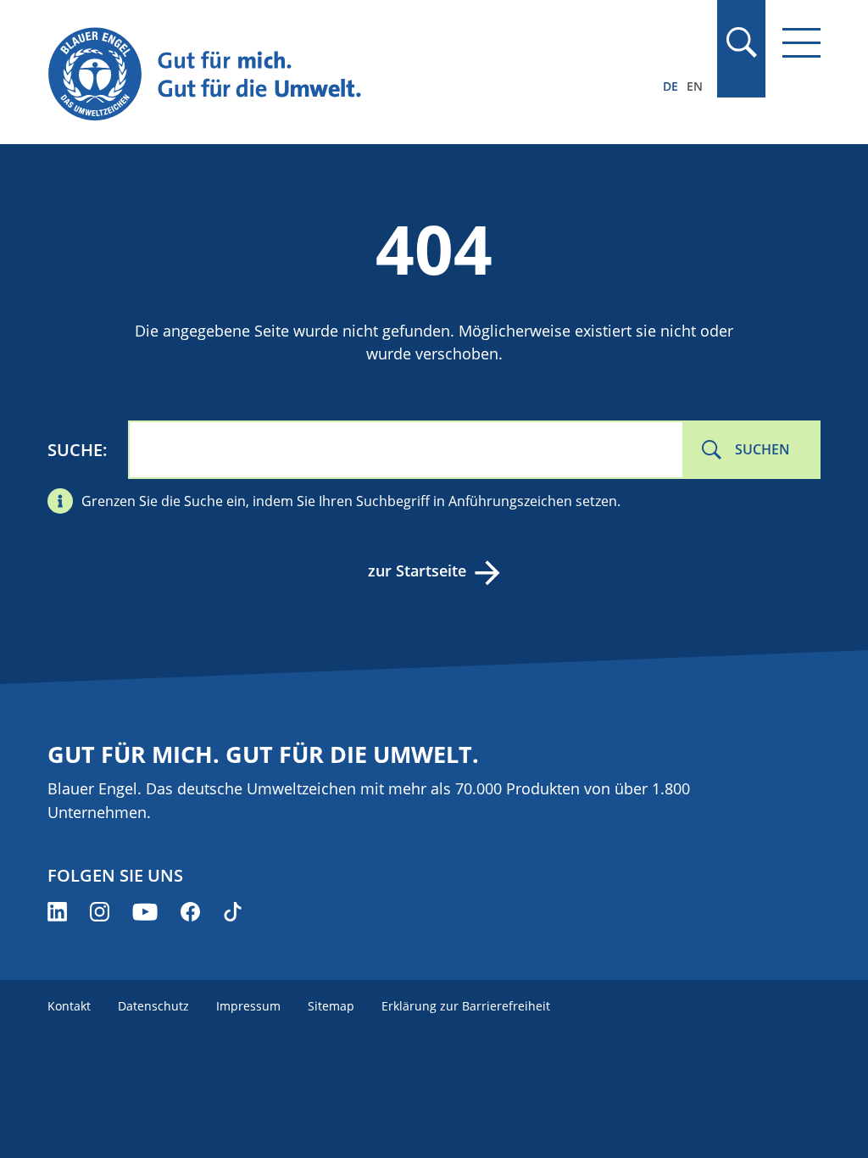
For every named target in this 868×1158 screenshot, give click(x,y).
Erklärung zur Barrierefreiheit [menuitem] (465, 1006)
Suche (75, 449)
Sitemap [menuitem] (331, 1006)
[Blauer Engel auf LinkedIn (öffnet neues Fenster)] (57, 911)
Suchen (762, 449)
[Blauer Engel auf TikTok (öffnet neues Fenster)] (232, 911)
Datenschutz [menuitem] (153, 1006)
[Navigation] (801, 42)
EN (695, 86)
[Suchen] (741, 42)
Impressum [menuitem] (248, 1006)
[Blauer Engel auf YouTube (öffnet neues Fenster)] (145, 911)
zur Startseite (417, 570)
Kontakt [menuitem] (69, 1006)
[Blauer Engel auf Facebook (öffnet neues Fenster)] (190, 911)
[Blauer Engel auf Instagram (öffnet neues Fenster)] (99, 911)
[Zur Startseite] (317, 75)
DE (670, 86)
